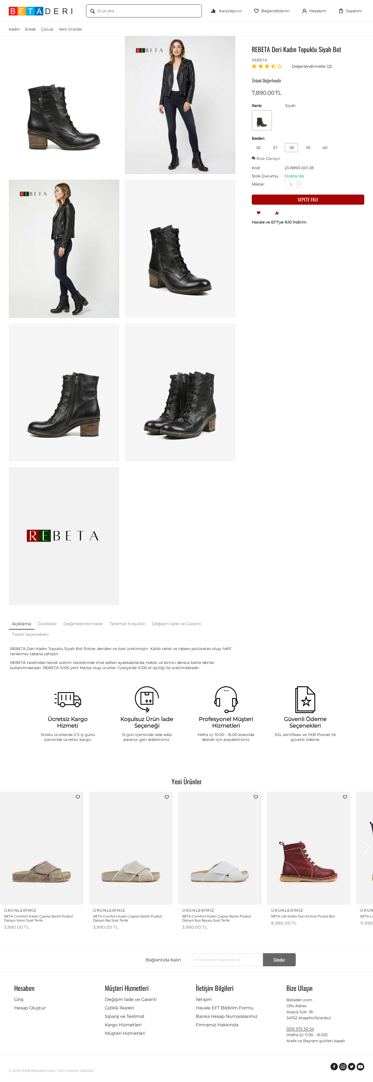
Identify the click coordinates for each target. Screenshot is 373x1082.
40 (324, 147)
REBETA (259, 60)
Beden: (258, 138)
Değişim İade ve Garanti (131, 999)
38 (291, 147)
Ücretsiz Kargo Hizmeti (68, 722)
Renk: (257, 105)
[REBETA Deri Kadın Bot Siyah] (180, 249)
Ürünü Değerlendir (266, 80)
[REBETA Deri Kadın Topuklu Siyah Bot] (64, 105)
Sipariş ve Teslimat (125, 1016)
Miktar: (258, 184)
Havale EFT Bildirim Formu (225, 1008)
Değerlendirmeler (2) (312, 66)
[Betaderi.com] (43, 11)
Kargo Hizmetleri (123, 1024)
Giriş (18, 999)
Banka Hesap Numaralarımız (226, 1016)
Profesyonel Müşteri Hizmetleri (226, 722)
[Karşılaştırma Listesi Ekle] (277, 212)
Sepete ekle (308, 199)
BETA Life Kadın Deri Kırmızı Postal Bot (303, 916)
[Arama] (92, 11)
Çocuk (47, 29)
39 (308, 147)
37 (275, 147)
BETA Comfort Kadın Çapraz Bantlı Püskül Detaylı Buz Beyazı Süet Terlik (216, 918)
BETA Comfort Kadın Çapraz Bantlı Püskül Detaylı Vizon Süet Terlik (38, 918)
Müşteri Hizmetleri (125, 1033)
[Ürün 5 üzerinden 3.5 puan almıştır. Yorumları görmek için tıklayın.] (268, 66)
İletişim (204, 999)
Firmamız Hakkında (217, 1024)
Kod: (256, 167)
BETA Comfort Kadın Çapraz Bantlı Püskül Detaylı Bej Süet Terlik (127, 918)
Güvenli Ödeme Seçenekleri (305, 722)
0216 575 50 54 (300, 1028)
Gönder (279, 959)
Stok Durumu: (265, 176)
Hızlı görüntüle (61, 896)
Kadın (14, 29)
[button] (366, 847)
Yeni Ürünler (70, 29)
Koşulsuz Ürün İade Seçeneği (146, 722)
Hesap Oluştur (30, 1008)
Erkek (30, 29)
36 (258, 147)
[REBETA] (64, 536)
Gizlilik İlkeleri (119, 1008)
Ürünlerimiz (20, 910)
